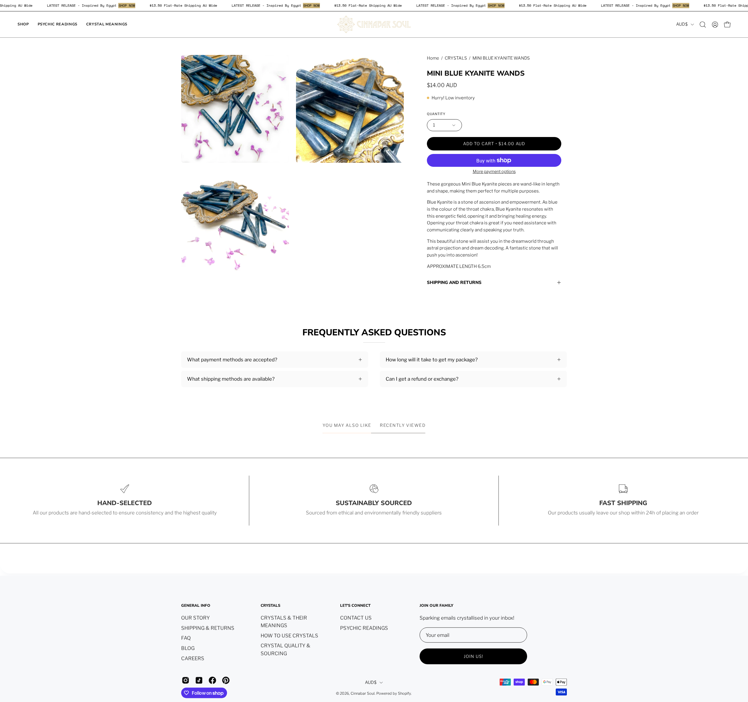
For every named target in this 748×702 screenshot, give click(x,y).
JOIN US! (473, 656)
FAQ (186, 638)
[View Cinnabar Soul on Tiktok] (199, 680)
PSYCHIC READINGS (364, 628)
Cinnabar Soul (363, 693)
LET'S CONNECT (355, 605)
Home (433, 58)
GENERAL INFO (195, 605)
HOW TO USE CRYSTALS (289, 635)
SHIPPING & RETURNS (207, 628)
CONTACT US (356, 617)
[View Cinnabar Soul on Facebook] (212, 680)
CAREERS (192, 658)
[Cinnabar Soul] (374, 24)
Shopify (404, 693)
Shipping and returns (454, 282)
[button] (703, 24)
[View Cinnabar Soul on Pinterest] (225, 680)
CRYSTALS (456, 58)
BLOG (188, 648)
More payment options (494, 171)
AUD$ (682, 24)
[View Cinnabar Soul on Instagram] (185, 680)
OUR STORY (195, 617)
